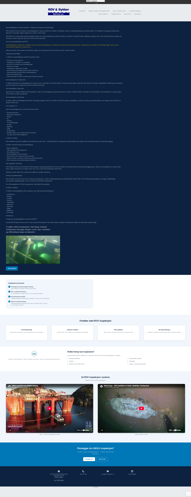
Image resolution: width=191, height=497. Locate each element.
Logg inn (95, 487)
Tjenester (116, 14)
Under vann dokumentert (99, 11)
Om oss (127, 14)
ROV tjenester (119, 11)
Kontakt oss (89, 459)
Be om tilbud (12, 268)
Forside (82, 11)
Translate (101, 3)
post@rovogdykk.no (107, 474)
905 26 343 (102, 459)
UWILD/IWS (103, 14)
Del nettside (132, 474)
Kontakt (137, 14)
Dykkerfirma (135, 11)
